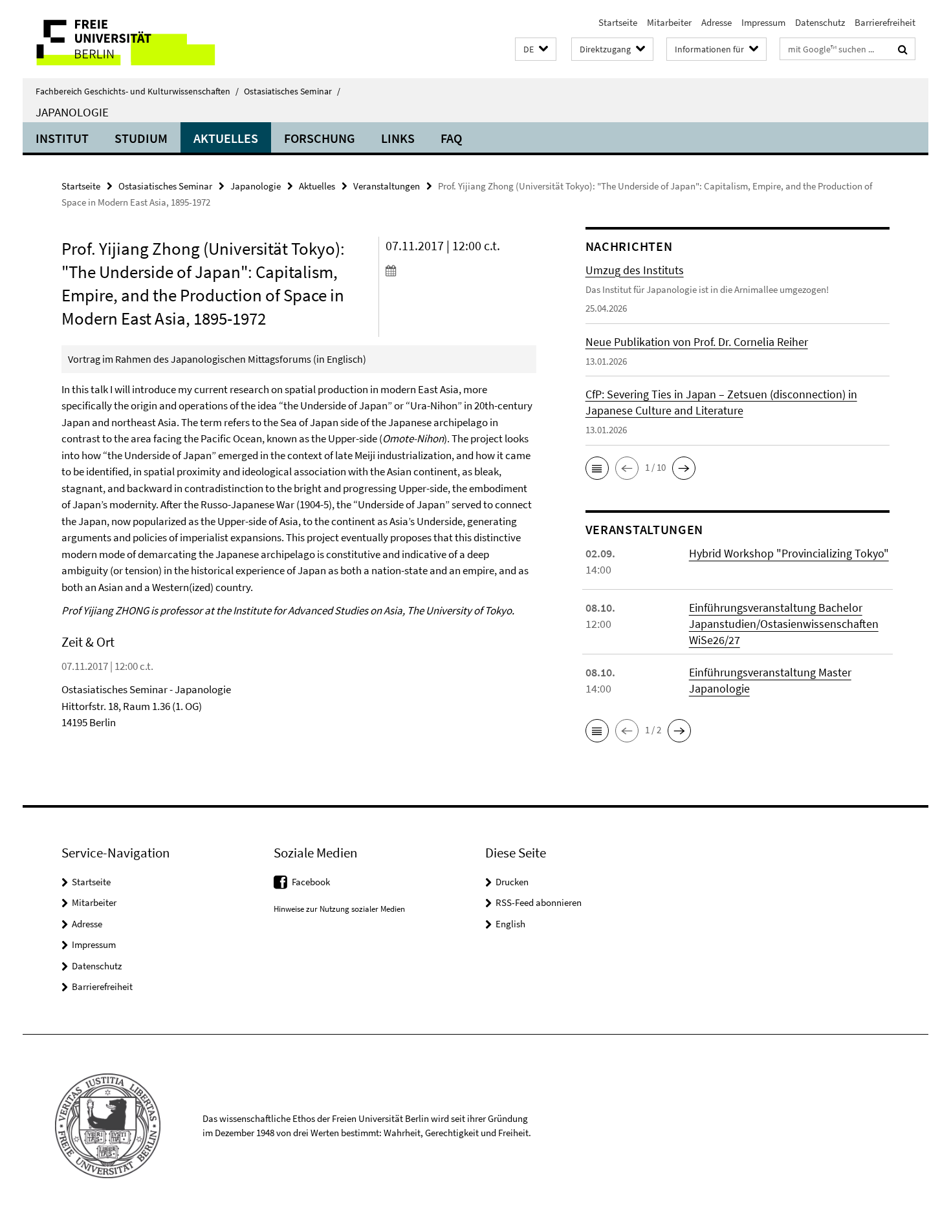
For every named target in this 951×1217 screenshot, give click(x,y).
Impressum (763, 22)
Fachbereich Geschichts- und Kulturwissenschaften (137, 91)
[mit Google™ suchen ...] (903, 49)
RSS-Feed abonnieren (539, 902)
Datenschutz (820, 22)
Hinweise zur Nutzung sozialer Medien (339, 908)
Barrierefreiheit (885, 22)
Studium (141, 138)
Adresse (716, 22)
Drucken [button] (512, 882)
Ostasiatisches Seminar (292, 91)
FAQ (451, 138)
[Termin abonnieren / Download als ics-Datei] (461, 270)
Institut (62, 138)
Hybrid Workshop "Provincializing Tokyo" (789, 553)
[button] (535, 49)
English (510, 924)
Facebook (311, 882)
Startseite (617, 22)
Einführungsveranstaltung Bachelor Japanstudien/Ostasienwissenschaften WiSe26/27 (784, 623)
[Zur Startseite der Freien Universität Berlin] (131, 39)
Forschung (319, 138)
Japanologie (72, 112)
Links (398, 138)
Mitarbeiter (669, 22)
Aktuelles (225, 138)
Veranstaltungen (386, 186)
